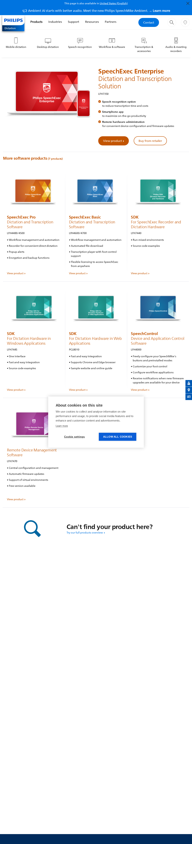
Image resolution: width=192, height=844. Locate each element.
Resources (92, 21)
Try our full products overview (85, 532)
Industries (55, 21)
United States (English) (114, 3)
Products (36, 21)
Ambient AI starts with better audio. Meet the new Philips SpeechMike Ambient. (99, 10)
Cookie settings (74, 436)
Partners (110, 21)
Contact (148, 22)
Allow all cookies (117, 436)
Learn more (62, 426)
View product (112, 140)
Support (73, 21)
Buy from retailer (150, 140)
